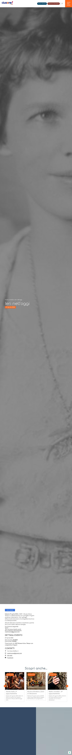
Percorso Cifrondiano (53, 3)
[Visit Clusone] (7, 3)
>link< (6, 628)
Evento (12, 299)
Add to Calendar (10, 610)
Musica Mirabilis (42, 3)
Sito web (9, 655)
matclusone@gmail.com (14, 653)
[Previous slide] (5, 686)
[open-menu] (68, 3)
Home (6, 299)
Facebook (10, 657)
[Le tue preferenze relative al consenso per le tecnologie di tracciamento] (69, 752)
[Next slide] (67, 686)
